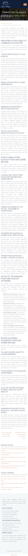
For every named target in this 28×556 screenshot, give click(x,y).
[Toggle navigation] (25, 4)
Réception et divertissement (7, 23)
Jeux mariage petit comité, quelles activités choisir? (7, 434)
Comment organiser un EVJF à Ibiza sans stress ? (13, 476)
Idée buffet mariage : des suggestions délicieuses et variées (20, 435)
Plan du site (14, 555)
